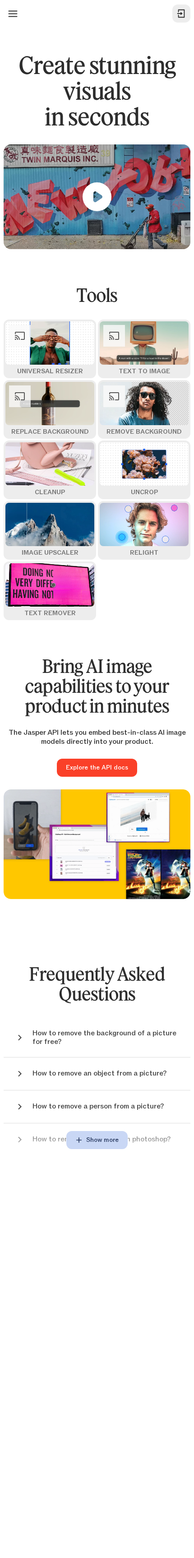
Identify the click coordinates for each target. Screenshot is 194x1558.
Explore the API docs (97, 768)
